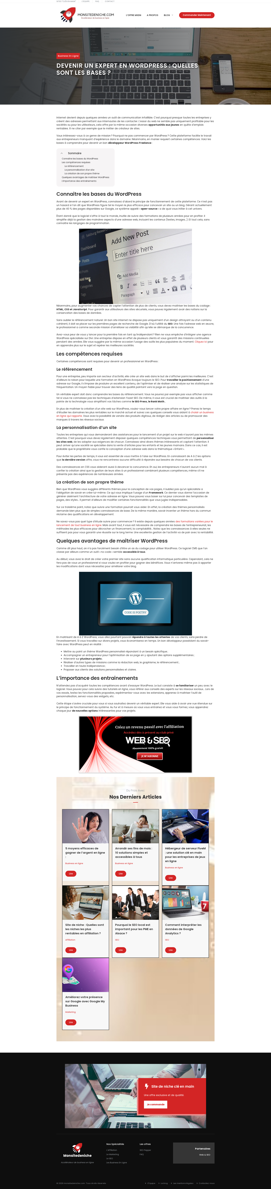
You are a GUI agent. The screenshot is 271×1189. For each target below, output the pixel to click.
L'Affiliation (111, 1150)
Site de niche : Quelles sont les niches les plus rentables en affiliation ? (84, 929)
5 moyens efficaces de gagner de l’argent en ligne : (85, 852)
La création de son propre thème (82, 173)
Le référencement (74, 166)
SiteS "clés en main (65, 1)
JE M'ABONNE (149, 756)
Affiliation (70, 939)
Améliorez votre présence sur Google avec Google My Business (85, 1001)
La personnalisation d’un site (79, 170)
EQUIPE (86, 1)
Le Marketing (112, 1154)
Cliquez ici (201, 341)
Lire (71, 873)
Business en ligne (68, 55)
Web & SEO (204, 1154)
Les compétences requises (76, 162)
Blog (167, 15)
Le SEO (109, 1158)
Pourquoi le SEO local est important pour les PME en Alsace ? (134, 929)
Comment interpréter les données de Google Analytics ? (183, 929)
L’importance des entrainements (79, 181)
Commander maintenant (197, 15)
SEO (117, 939)
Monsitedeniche (77, 1155)
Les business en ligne (116, 1162)
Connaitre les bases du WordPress (80, 158)
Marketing (70, 1012)
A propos (152, 15)
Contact (109, 1)
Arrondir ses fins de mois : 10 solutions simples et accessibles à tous (133, 852)
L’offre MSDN (133, 15)
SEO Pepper (145, 1150)
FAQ (97, 1)
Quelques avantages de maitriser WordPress (85, 177)
